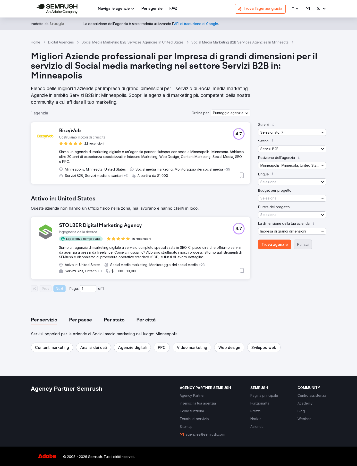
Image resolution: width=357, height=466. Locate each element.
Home (35, 42)
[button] (294, 8)
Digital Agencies (61, 42)
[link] (151, 9)
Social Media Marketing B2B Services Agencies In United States (133, 42)
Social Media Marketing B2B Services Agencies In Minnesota (240, 42)
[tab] (44, 320)
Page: (74, 288)
